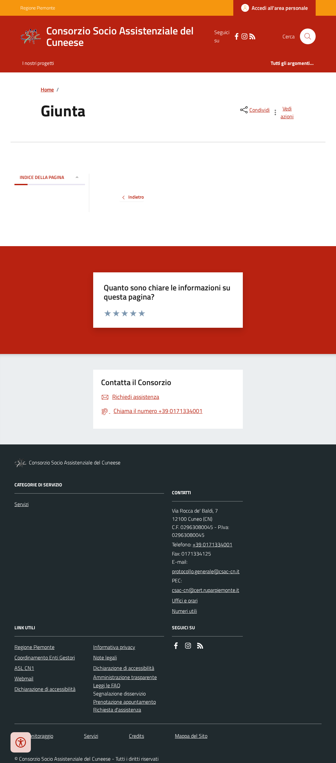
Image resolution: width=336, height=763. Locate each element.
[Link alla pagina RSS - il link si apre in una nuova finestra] (252, 36)
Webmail (23, 678)
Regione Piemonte (37, 7)
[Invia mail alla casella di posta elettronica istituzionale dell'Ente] (206, 571)
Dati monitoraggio (33, 736)
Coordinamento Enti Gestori (44, 657)
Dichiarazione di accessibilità (44, 689)
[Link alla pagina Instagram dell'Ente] (188, 646)
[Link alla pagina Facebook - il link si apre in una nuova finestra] (237, 36)
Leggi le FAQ (106, 685)
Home (47, 89)
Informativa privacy (114, 647)
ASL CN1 (24, 668)
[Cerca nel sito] (305, 36)
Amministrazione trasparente (125, 677)
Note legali (105, 657)
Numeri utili (184, 611)
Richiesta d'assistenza (117, 710)
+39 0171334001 (212, 544)
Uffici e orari (185, 600)
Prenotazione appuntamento (124, 702)
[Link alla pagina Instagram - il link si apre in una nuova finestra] (244, 36)
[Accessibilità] (20, 742)
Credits (136, 736)
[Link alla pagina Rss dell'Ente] (200, 646)
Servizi (21, 504)
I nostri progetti (38, 63)
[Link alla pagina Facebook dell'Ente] (176, 646)
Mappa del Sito (191, 736)
